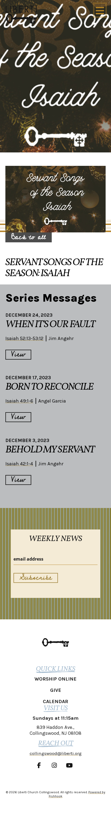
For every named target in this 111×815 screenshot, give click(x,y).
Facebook (40, 765)
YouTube (70, 765)
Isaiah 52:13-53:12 (24, 338)
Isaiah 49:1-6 (19, 401)
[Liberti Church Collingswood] (55, 642)
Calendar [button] (55, 701)
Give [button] (55, 690)
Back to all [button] (28, 237)
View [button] (18, 355)
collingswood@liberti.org (56, 753)
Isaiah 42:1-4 (19, 464)
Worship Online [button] (55, 679)
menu (100, 10)
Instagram (55, 765)
